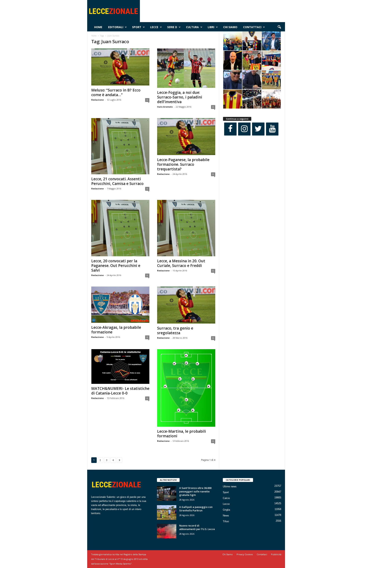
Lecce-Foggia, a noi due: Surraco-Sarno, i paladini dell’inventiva (179, 97)
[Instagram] (244, 129)
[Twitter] (258, 129)
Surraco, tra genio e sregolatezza (175, 330)
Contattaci (252, 27)
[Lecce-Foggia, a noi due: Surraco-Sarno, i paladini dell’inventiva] (186, 68)
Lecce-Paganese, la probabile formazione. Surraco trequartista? (183, 164)
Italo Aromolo (165, 106)
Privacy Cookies (245, 554)
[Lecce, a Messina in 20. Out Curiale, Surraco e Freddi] (186, 228)
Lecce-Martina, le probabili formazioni (181, 434)
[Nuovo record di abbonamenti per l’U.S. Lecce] (166, 531)
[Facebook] (230, 129)
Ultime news (230, 486)
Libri (211, 27)
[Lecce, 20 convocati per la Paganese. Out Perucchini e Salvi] (120, 228)
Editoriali (115, 27)
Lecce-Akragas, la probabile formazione (116, 330)
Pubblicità (276, 554)
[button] (279, 27)
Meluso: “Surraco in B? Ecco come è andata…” (115, 92)
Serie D (172, 27)
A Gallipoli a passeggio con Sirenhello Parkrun (196, 508)
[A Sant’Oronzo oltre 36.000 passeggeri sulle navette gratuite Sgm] (166, 493)
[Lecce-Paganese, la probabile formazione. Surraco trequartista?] (186, 136)
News (226, 515)
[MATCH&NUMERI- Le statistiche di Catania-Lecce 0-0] (120, 366)
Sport (136, 27)
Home (98, 27)
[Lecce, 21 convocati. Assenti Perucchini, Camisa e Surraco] (120, 146)
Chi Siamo (230, 27)
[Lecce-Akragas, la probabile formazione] (120, 305)
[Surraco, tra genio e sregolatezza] (186, 305)
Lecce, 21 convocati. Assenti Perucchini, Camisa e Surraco (117, 181)
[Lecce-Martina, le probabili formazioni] (186, 388)
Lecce (154, 27)
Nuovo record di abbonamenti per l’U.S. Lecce (197, 527)
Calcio (226, 498)
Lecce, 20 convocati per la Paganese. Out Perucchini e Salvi (115, 265)
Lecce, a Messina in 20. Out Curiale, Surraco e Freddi (181, 263)
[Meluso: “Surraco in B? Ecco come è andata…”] (120, 66)
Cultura (192, 27)
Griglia (226, 509)
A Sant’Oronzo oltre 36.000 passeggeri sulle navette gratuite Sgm (195, 491)
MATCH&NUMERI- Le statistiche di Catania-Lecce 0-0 (120, 391)
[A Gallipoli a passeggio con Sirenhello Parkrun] (166, 512)
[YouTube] (272, 129)
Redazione (97, 99)
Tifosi (226, 521)
